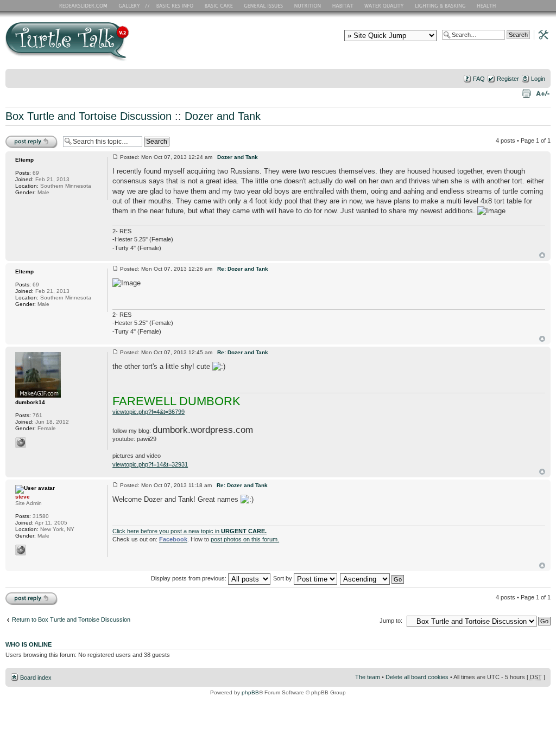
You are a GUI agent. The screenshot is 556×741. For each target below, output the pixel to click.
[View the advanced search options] (540, 34)
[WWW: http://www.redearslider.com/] (20, 550)
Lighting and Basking (441, 5)
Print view (526, 93)
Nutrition (309, 5)
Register (508, 78)
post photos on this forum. (245, 539)
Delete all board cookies (417, 677)
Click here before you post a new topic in (189, 531)
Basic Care (218, 5)
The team (367, 677)
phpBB (250, 692)
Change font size (543, 93)
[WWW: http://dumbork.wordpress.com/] (20, 442)
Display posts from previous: (189, 578)
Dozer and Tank (223, 116)
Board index (36, 677)
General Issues (264, 5)
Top (542, 255)
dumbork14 (30, 402)
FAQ (479, 78)
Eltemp (24, 160)
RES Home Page (85, 5)
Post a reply (21, 138)
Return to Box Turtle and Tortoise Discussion (71, 619)
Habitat (343, 5)
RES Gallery (132, 5)
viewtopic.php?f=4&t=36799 (148, 411)
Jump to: (391, 620)
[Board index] (145, 45)
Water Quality (383, 5)
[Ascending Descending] (372, 578)
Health (487, 5)
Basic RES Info (172, 5)
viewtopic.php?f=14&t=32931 (150, 464)
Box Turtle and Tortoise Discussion (88, 116)
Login (538, 78)
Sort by (283, 578)
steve (22, 497)
